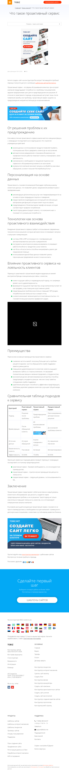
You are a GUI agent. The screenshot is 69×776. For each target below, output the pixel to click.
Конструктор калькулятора (43, 683)
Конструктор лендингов (42, 667)
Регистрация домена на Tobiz (17, 750)
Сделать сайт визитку (41, 674)
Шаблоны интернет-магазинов (18, 724)
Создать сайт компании (42, 686)
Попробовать (53, 2)
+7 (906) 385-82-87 (42, 721)
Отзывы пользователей (15, 734)
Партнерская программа (32, 638)
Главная (18, 8)
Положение (34, 767)
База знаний (26, 8)
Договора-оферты (48, 765)
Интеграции (12, 664)
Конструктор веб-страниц (43, 706)
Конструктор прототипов (42, 702)
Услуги (36, 657)
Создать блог (38, 677)
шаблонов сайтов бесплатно (45, 83)
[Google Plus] (33, 561)
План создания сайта (15, 743)
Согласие (40, 767)
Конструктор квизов (41, 680)
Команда (10, 667)
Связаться (37, 726)
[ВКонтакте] (24, 561)
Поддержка (11, 737)
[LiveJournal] (31, 561)
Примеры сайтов (13, 731)
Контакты (37, 739)
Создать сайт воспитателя (43, 696)
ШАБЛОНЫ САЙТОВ (37, 600)
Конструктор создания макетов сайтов (47, 699)
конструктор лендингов (30, 554)
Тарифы (37, 654)
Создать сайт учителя (41, 693)
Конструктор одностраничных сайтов (47, 690)
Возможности (12, 661)
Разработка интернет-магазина (18, 753)
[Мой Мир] (29, 561)
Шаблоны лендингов (15, 727)
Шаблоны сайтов (13, 721)
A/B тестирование (14, 756)
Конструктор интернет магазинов (45, 670)
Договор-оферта (39, 661)
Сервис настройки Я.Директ (43, 746)
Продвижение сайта (14, 747)
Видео (36, 651)
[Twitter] (25, 561)
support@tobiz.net (42, 730)
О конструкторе (13, 658)
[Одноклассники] (27, 561)
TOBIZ (17, 2)
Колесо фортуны (40, 749)
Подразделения (39, 733)
